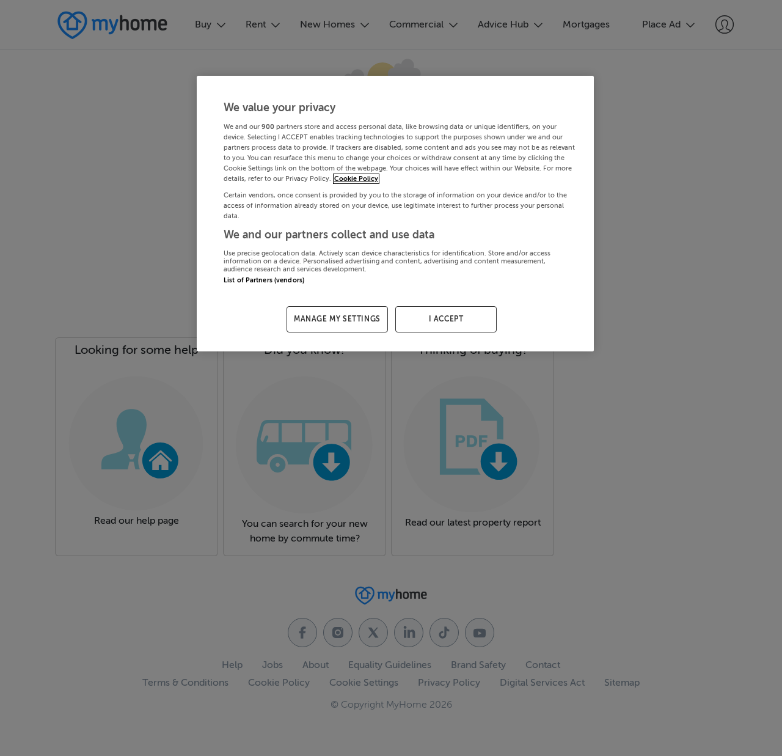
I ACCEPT (446, 319)
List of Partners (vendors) (264, 280)
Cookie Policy (356, 179)
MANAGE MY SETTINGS (337, 319)
